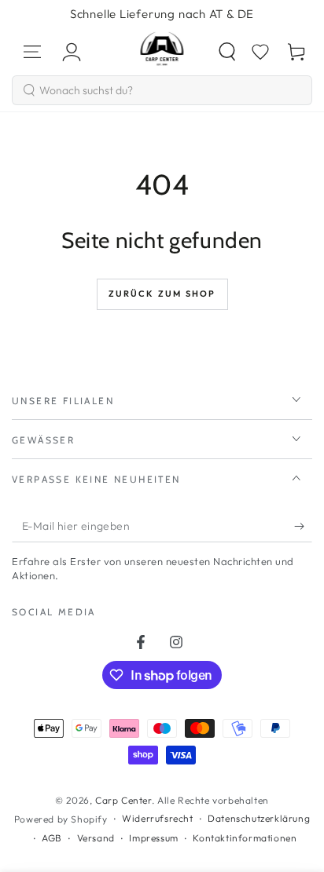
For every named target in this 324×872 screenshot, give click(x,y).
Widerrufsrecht (157, 818)
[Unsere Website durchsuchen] (227, 51)
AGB (52, 838)
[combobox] (162, 90)
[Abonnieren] (303, 526)
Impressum (153, 838)
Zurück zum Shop (162, 293)
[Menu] (32, 51)
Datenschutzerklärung (259, 818)
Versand (96, 838)
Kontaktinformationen (244, 838)
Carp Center (123, 800)
